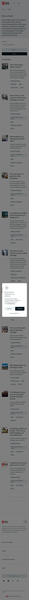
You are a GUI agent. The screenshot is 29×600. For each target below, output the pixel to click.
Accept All (19, 309)
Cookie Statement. (11, 303)
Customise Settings (14, 313)
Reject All (9, 309)
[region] (14, 300)
